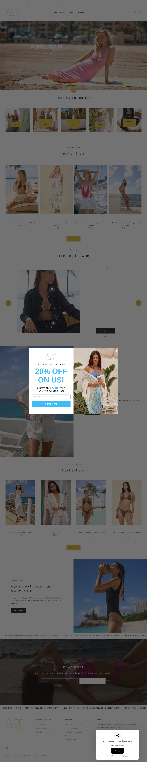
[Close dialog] (116, 350)
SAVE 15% (51, 404)
